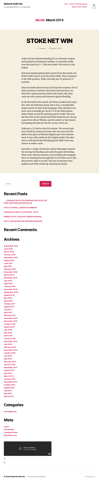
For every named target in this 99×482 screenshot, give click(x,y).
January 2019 (9, 286)
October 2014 (9, 353)
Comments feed (10, 432)
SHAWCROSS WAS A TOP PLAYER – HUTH (21, 212)
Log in (6, 427)
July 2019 (8, 281)
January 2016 (9, 338)
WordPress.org (10, 435)
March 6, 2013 (57, 48)
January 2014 (9, 365)
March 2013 (9, 376)
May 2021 (8, 266)
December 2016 (10, 318)
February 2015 (10, 347)
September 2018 (11, 292)
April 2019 (8, 284)
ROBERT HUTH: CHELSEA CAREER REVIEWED (22, 217)
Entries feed (9, 429)
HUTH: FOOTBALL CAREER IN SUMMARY (20, 208)
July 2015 (8, 344)
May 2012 (8, 393)
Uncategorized (10, 411)
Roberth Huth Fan (13, 4)
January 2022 (10, 255)
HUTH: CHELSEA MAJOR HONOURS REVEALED (23, 221)
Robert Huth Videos (79, 7)
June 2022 (8, 249)
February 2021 (10, 269)
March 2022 (9, 252)
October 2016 (9, 324)
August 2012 (9, 388)
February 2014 (10, 362)
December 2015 (10, 341)
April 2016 (8, 336)
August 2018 (9, 295)
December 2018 (10, 289)
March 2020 (9, 275)
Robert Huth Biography (78, 4)
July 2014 (8, 356)
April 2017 (8, 312)
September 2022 (11, 246)
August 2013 (9, 370)
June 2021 (8, 263)
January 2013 (9, 379)
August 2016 (9, 327)
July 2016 (8, 330)
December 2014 (10, 350)
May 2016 (8, 333)
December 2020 (11, 272)
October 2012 (9, 385)
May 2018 (8, 298)
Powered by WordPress (36, 477)
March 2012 (9, 396)
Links (66, 4)
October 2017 (9, 304)
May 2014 (8, 359)
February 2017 (10, 315)
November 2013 (10, 367)
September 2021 (11, 258)
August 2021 (9, 260)
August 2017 (9, 307)
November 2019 (10, 278)
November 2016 (10, 321)
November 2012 (10, 382)
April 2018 (8, 301)
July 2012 (8, 391)
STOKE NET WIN (49, 40)
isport (44, 48)
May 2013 (8, 373)
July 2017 (8, 310)
